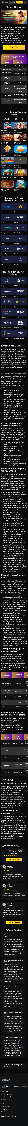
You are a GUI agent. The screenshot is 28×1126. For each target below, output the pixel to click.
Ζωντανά (12, 119)
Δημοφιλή (4, 119)
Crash (19, 119)
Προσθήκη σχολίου (14, 859)
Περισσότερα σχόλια (14, 922)
